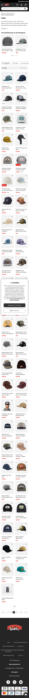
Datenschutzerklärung (16, 298)
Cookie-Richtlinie (14, 300)
